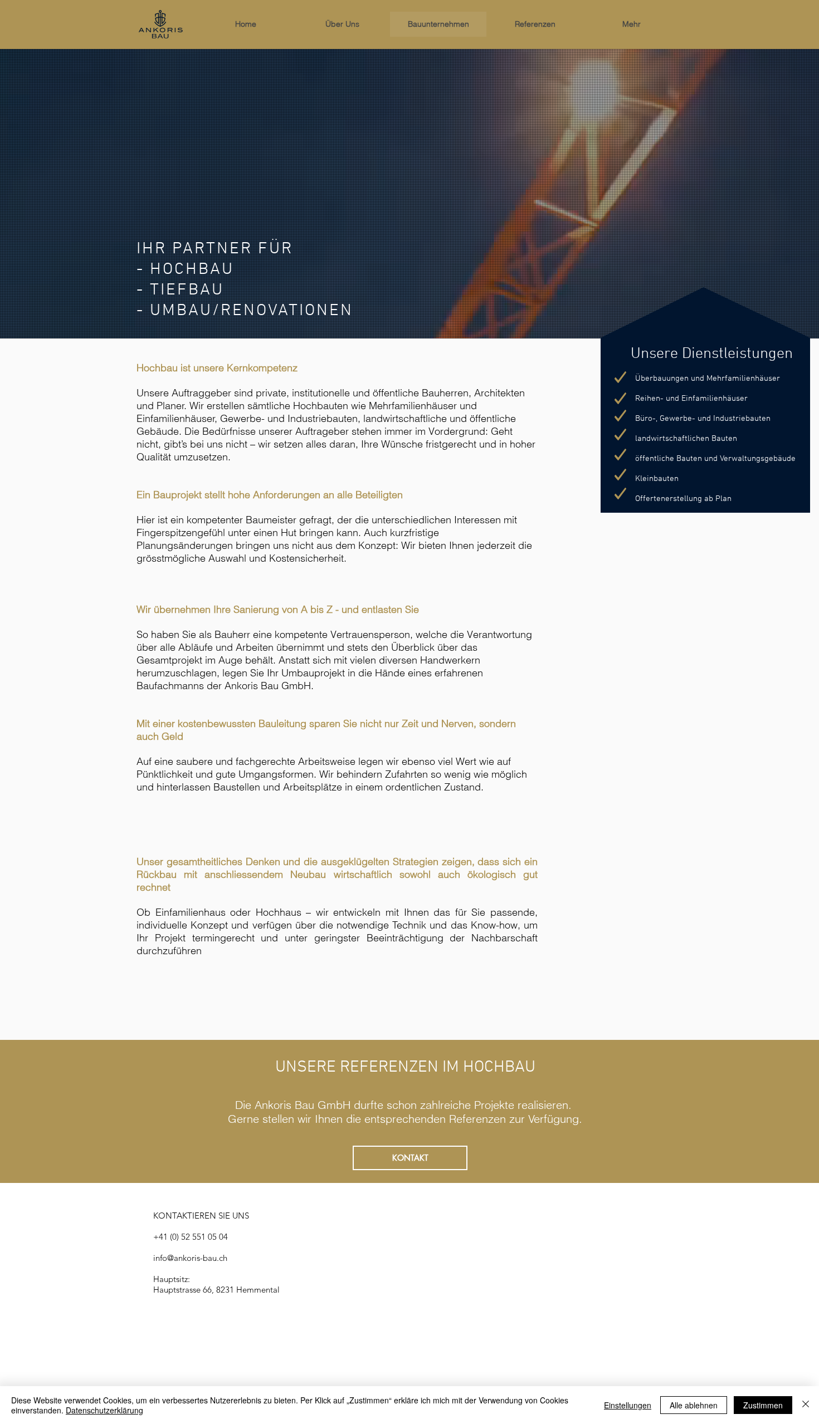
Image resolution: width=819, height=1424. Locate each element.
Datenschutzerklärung (104, 1410)
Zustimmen (763, 1405)
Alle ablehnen (694, 1405)
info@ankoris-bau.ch (190, 1258)
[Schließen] (805, 1405)
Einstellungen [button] (627, 1405)
